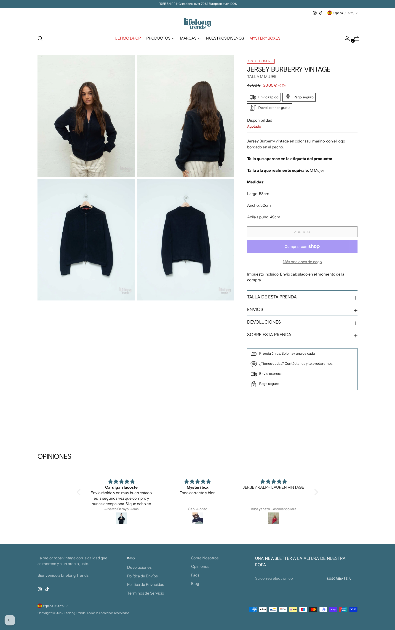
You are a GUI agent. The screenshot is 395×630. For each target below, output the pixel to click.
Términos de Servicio (145, 593)
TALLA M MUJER (262, 76)
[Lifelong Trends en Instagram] (315, 13)
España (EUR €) (343, 13)
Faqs (195, 575)
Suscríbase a (339, 578)
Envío (285, 274)
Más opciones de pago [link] (302, 262)
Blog (195, 583)
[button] (80, 492)
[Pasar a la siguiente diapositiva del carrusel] (354, 428)
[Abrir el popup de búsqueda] (40, 38)
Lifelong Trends (74, 613)
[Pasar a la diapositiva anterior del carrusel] (343, 428)
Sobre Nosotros (205, 558)
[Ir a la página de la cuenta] (345, 38)
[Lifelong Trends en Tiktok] (321, 13)
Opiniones (200, 566)
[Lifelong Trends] (197, 23)
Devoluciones (139, 567)
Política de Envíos (142, 576)
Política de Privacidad (145, 584)
